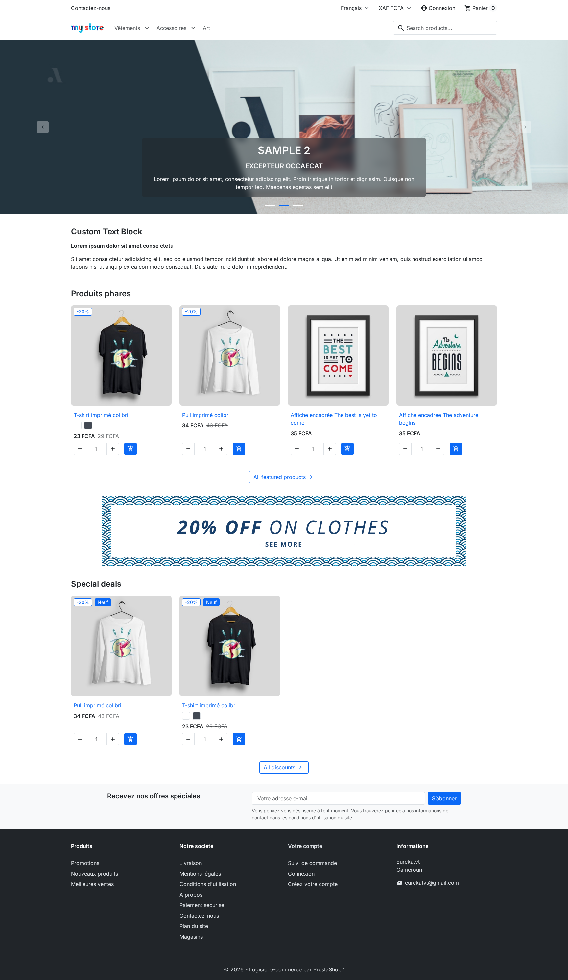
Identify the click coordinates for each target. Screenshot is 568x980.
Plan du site (193, 926)
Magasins (191, 936)
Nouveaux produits (94, 873)
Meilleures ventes (92, 884)
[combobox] (445, 28)
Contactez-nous (90, 8)
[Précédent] (42, 127)
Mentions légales (200, 873)
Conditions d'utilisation (207, 884)
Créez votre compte (313, 884)
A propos (190, 894)
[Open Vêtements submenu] (147, 27)
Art (206, 28)
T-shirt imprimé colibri (101, 415)
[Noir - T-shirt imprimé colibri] (88, 425)
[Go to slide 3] (298, 205)
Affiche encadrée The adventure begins (438, 419)
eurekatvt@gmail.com (432, 882)
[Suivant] (525, 127)
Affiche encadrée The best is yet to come (334, 419)
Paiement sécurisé (201, 905)
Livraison (190, 863)
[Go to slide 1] (270, 205)
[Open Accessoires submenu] (193, 27)
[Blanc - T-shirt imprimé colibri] (78, 425)
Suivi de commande (312, 863)
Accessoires (171, 28)
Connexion (301, 873)
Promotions (85, 863)
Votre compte (305, 846)
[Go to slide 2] (284, 205)
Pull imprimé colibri (206, 415)
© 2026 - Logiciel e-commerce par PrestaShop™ (284, 969)
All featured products (283, 477)
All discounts (284, 767)
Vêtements (127, 28)
